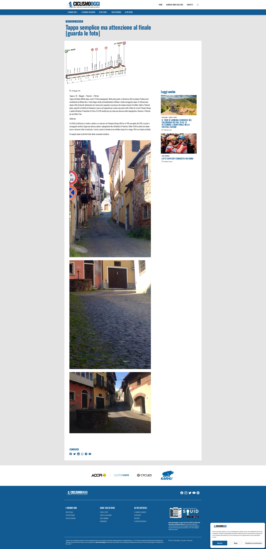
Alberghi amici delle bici (174, 4)
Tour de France (70, 515)
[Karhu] (167, 475)
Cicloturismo (116, 12)
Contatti (190, 4)
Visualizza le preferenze (253, 543)
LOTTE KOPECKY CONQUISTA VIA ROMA (177, 158)
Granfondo (103, 521)
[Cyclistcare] (121, 475)
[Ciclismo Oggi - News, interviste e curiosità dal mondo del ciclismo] (83, 4)
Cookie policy (189, 540)
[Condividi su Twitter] (74, 454)
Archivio (137, 518)
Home (160, 4)
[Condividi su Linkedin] (78, 454)
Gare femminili (165, 156)
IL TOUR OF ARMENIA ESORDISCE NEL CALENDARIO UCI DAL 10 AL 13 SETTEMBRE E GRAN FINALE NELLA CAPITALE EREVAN (177, 123)
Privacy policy (183, 540)
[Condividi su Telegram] (86, 454)
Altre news (129, 12)
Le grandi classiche (88, 12)
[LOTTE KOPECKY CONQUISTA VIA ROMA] (179, 143)
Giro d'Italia (69, 21)
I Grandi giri (72, 12)
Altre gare (103, 12)
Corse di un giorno (106, 515)
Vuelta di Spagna (71, 518)
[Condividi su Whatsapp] (82, 454)
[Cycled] (144, 475)
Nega (235, 543)
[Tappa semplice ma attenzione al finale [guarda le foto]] (95, 62)
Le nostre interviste (140, 521)
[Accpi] (98, 475)
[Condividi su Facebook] (70, 454)
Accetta (219, 543)
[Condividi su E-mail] (90, 454)
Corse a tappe (173, 117)
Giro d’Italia (69, 512)
